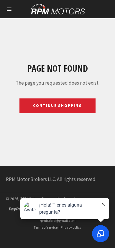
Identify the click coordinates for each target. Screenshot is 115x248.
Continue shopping (57, 105)
